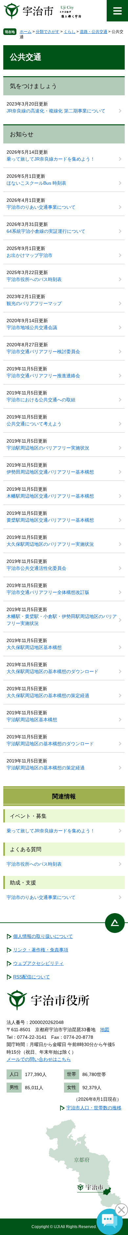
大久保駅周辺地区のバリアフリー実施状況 (50, 544)
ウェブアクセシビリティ (38, 963)
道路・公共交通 (93, 31)
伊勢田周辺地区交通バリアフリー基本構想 (50, 472)
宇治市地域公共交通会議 (32, 327)
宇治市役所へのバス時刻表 (34, 279)
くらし (69, 31)
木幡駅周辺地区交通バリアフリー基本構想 (50, 496)
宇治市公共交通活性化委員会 (36, 568)
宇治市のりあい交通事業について (41, 207)
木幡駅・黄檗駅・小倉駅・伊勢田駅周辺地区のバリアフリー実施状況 (62, 620)
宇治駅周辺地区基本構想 (32, 719)
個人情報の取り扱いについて (43, 936)
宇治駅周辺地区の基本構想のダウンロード (50, 743)
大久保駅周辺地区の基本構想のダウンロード (52, 671)
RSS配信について (31, 976)
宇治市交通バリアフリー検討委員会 (43, 351)
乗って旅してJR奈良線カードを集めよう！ (51, 159)
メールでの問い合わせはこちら (39, 1059)
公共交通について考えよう (34, 423)
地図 (104, 1029)
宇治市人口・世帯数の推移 (93, 1107)
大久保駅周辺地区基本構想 (34, 647)
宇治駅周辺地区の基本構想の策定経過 (46, 767)
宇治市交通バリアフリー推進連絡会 (43, 375)
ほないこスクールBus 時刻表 (36, 183)
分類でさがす (47, 31)
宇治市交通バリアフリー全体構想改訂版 (48, 592)
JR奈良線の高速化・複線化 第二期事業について (56, 110)
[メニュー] (117, 10)
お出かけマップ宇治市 (30, 255)
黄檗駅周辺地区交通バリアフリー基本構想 (50, 520)
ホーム (26, 31)
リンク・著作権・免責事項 (40, 949)
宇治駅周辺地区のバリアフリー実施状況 (48, 447)
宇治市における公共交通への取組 (41, 399)
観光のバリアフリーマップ (34, 303)
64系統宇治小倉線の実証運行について (46, 231)
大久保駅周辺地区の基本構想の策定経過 (48, 695)
